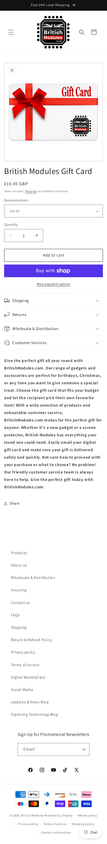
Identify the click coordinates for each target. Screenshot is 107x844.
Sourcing (19, 589)
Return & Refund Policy (31, 639)
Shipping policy (83, 824)
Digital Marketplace (28, 677)
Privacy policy (23, 652)
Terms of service (25, 664)
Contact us (20, 602)
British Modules (32, 815)
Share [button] (15, 503)
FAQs (15, 614)
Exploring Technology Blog (34, 714)
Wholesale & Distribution (33, 577)
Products (19, 552)
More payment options (54, 284)
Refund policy (87, 815)
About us (19, 565)
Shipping (30, 191)
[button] (11, 32)
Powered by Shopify (58, 815)
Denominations (16, 200)
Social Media (22, 689)
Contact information (56, 832)
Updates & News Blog (30, 701)
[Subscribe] (83, 749)
